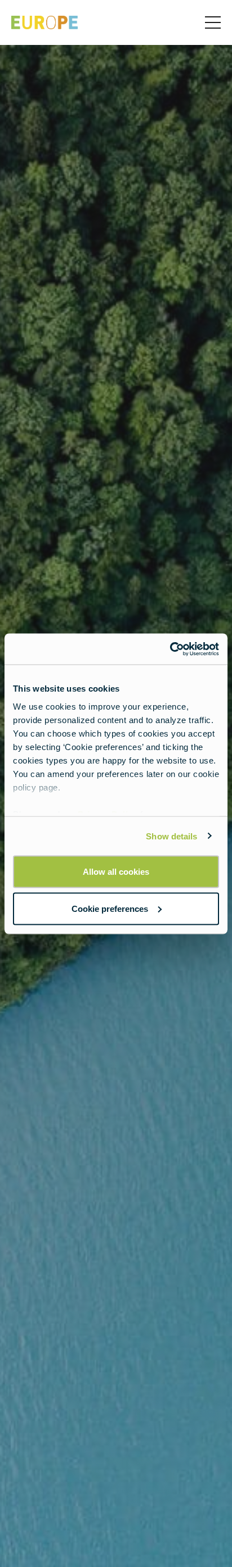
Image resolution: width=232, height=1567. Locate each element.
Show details (171, 836)
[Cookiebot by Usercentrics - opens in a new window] (170, 649)
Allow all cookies (116, 871)
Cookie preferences (110, 908)
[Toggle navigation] (213, 22)
